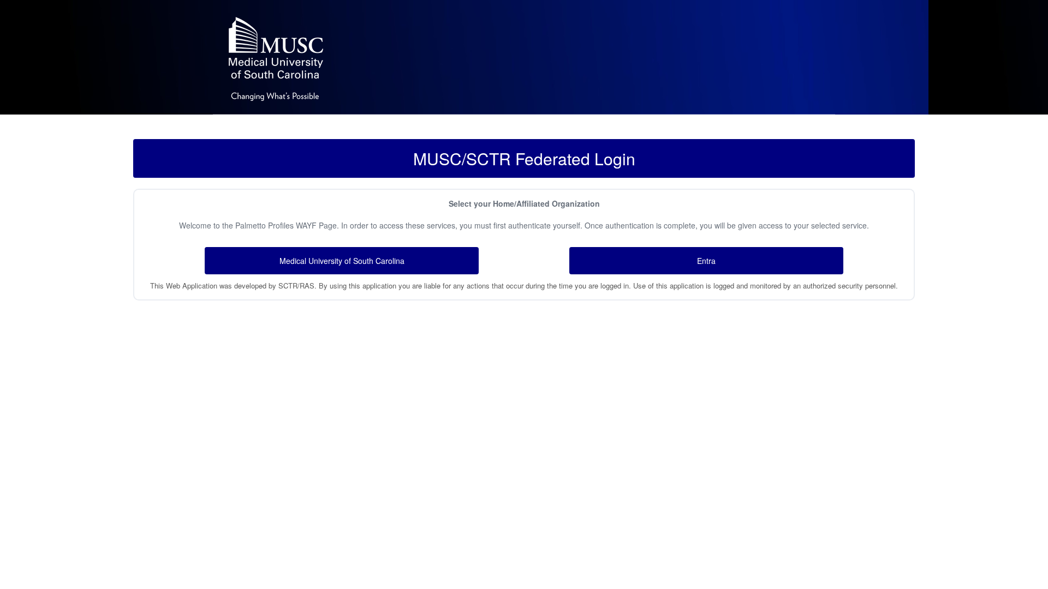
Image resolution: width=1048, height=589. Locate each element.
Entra (706, 260)
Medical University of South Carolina (341, 260)
